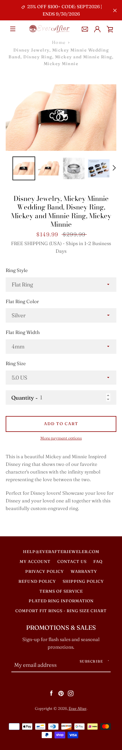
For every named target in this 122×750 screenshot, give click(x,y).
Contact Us (72, 561)
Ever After (78, 708)
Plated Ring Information (61, 600)
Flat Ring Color (22, 301)
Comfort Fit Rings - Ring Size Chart (61, 610)
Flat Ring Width (23, 332)
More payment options (61, 438)
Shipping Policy (83, 581)
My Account (35, 561)
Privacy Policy (44, 571)
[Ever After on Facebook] (51, 693)
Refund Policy (37, 581)
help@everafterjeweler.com (61, 551)
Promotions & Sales (61, 627)
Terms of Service (61, 591)
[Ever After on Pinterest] (61, 693)
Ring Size (16, 363)
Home (59, 42)
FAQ (97, 561)
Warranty (84, 571)
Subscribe (91, 661)
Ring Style (17, 270)
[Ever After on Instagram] (70, 693)
